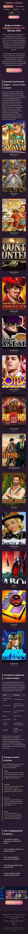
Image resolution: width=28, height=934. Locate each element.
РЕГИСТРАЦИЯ (14, 17)
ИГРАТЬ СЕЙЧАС (14, 70)
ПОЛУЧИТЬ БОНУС (14, 902)
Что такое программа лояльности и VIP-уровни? (11, 858)
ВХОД (11, 13)
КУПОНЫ (6, 9)
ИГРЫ (23, 9)
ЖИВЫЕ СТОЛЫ (8, 6)
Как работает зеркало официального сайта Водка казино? (12, 841)
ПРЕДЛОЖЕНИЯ (19, 6)
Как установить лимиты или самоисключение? (13, 850)
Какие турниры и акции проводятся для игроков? (11, 874)
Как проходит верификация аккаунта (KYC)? (13, 866)
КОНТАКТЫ (16, 9)
